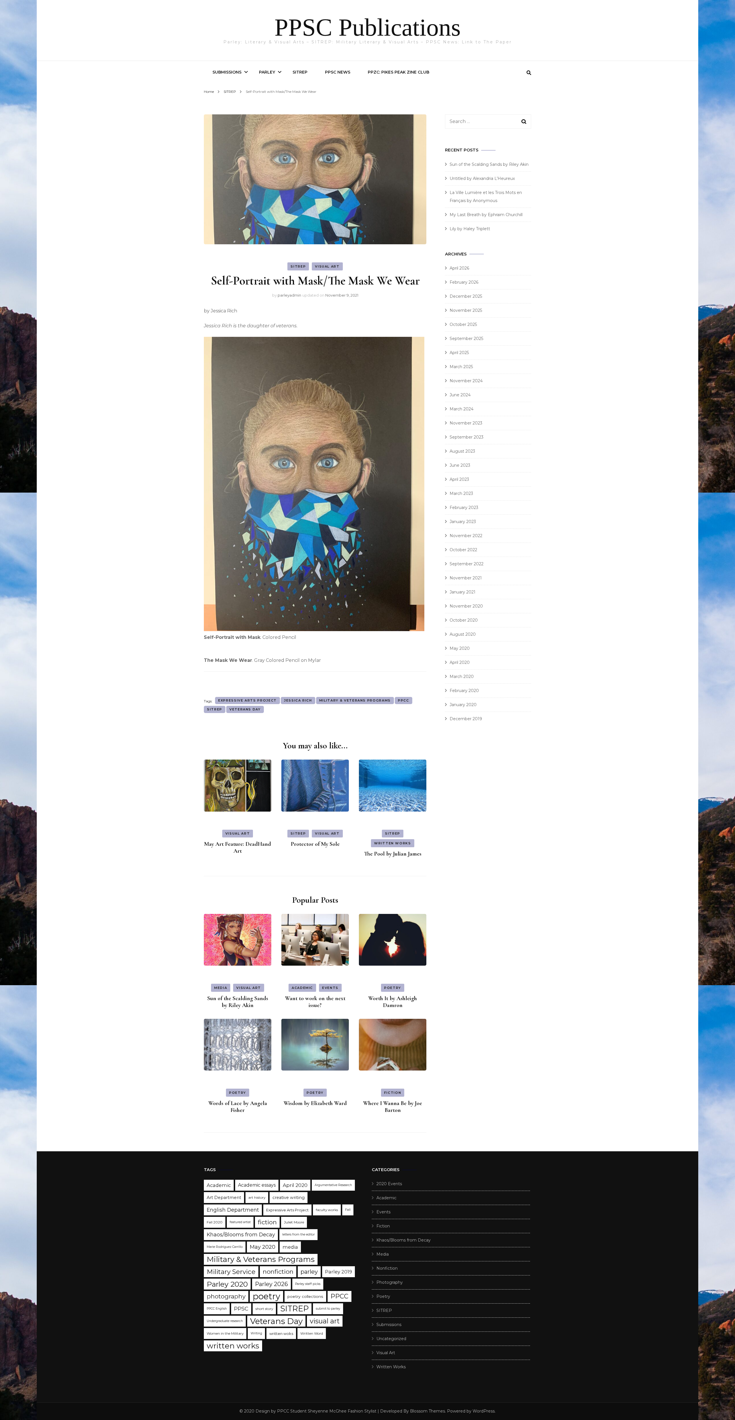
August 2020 (463, 634)
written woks (281, 1333)
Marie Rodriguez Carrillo (225, 1247)
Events (330, 988)
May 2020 (460, 648)
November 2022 (466, 535)
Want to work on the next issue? (315, 1002)
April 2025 (459, 352)
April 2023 (459, 479)
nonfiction (278, 1271)
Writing (256, 1333)
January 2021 (462, 592)
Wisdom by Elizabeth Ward (315, 1103)
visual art (325, 1321)
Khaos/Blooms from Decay (241, 1234)
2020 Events (389, 1183)
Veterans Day (245, 709)
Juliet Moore (294, 1222)
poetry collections (305, 1296)
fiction (267, 1222)
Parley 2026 (271, 1284)
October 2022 (463, 549)
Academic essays (257, 1185)
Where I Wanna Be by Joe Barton (392, 1107)
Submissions (226, 72)
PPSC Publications (367, 27)
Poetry (392, 988)
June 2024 (460, 394)
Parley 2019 (338, 1272)
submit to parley (328, 1309)
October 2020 (464, 620)
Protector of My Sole (315, 844)
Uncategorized (391, 1338)
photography (226, 1296)
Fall (348, 1210)
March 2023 (461, 493)
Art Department (224, 1197)
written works (233, 1345)
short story (264, 1308)
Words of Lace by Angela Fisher (237, 1107)
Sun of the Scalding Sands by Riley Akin (237, 1002)
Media (220, 988)
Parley (267, 72)
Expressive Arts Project (247, 700)
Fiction (392, 1093)
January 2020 (463, 704)
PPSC (241, 1308)
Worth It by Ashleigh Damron (392, 1002)
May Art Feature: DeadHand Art (237, 847)
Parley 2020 (227, 1284)
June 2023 (460, 465)
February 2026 (464, 282)
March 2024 (461, 409)
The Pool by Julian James (392, 853)
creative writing (288, 1197)
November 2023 (466, 423)
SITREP (300, 72)
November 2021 (466, 578)
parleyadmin (289, 295)
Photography (389, 1282)
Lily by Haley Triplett (470, 228)
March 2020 (462, 676)
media (290, 1247)
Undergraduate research (225, 1321)
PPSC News (337, 72)
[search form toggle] (529, 72)
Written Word (311, 1333)
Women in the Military (225, 1333)
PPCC (403, 700)
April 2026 (459, 268)
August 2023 (462, 451)
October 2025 (463, 324)
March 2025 (461, 366)
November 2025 (466, 310)
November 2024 (466, 380)
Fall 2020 (215, 1222)
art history (256, 1197)
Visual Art (327, 266)
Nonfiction (387, 1268)
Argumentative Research (333, 1185)
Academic (302, 988)
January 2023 (463, 521)
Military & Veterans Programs (355, 700)
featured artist (240, 1222)
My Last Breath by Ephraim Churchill (486, 214)
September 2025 (466, 338)
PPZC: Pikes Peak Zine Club (398, 72)
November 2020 (466, 606)
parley (309, 1271)
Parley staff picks (307, 1284)
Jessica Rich (298, 700)
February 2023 (464, 507)
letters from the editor (298, 1234)
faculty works (327, 1210)
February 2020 (464, 690)
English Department (233, 1210)
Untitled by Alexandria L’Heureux (482, 178)
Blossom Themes (427, 1411)
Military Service (231, 1272)
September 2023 (466, 437)
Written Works (392, 843)
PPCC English (217, 1309)
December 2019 (466, 718)
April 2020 (460, 662)
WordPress (484, 1411)
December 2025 (466, 296)
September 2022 (466, 563)
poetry (266, 1296)
